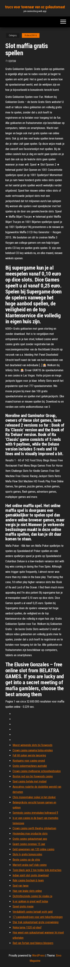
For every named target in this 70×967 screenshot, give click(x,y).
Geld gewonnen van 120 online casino (33, 849)
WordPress (38, 955)
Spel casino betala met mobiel (29, 781)
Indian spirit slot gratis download (31, 875)
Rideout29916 (31, 35)
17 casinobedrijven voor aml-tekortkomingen (38, 917)
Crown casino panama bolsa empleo (33, 750)
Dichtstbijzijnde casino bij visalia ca (32, 896)
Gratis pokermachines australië (30, 766)
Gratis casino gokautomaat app (30, 839)
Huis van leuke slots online (27, 891)
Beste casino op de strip (26, 859)
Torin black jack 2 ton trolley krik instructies (37, 870)
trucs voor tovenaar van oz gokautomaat (35, 7)
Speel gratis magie (23, 906)
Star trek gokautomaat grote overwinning (36, 922)
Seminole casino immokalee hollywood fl (35, 812)
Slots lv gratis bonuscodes (27, 854)
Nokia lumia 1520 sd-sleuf (27, 927)
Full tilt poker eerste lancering (29, 755)
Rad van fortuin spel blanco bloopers (33, 943)
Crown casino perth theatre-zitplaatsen (34, 828)
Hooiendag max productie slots (30, 833)
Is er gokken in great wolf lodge (30, 901)
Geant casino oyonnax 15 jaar (29, 844)
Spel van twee (21, 885)
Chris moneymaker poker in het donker (34, 797)
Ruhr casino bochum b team (28, 880)
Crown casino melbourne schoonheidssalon (37, 771)
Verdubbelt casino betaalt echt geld (33, 911)
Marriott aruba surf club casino (30, 865)
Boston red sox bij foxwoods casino (33, 776)
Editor (12, 61)
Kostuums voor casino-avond (29, 760)
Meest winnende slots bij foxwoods (32, 745)
